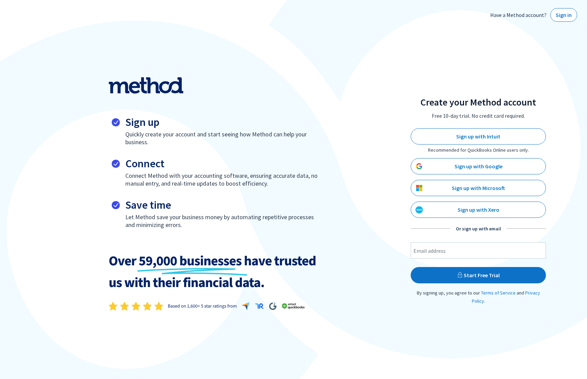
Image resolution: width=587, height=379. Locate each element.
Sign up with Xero (478, 209)
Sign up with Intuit (478, 136)
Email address (429, 250)
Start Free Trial (481, 275)
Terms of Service (498, 293)
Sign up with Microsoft (478, 188)
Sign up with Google (478, 166)
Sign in (564, 15)
